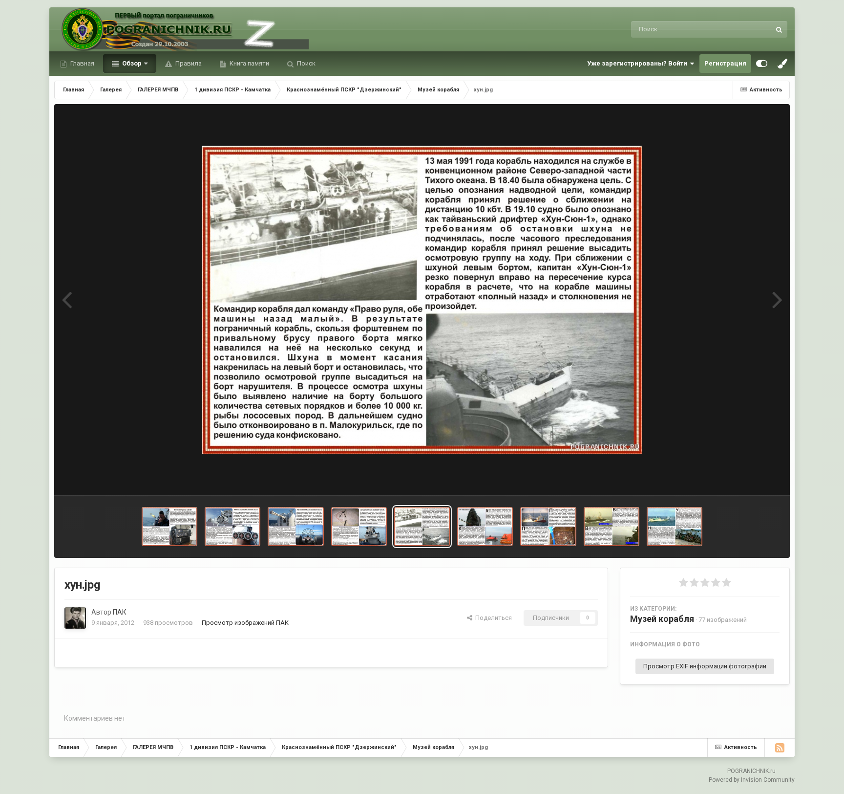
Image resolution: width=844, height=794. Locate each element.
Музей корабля (662, 619)
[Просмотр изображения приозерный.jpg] (485, 526)
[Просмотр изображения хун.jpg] (422, 526)
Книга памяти (248, 63)
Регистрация (725, 63)
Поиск (305, 63)
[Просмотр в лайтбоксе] (422, 300)
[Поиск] (779, 29)
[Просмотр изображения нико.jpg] (548, 526)
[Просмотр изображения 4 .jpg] (169, 526)
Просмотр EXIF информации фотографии (704, 666)
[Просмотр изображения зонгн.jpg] (674, 526)
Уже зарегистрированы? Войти (638, 63)
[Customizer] (761, 63)
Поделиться (492, 617)
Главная (81, 63)
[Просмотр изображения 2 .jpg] (295, 526)
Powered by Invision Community (752, 779)
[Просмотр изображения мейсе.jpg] (611, 526)
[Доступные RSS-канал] (779, 747)
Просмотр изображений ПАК (245, 622)
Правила (188, 63)
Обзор (131, 63)
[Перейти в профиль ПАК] (75, 618)
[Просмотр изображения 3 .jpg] (232, 526)
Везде (748, 29)
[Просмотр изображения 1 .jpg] (359, 526)
